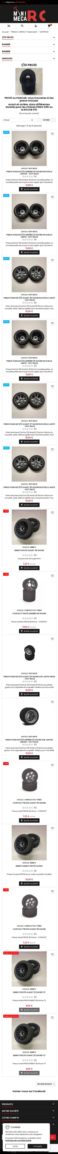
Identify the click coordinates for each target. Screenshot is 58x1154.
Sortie (15, 1146)
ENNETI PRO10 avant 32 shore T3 (29, 992)
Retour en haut (46, 1084)
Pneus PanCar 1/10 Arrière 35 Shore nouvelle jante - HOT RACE (29, 362)
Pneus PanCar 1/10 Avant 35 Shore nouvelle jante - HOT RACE (29, 299)
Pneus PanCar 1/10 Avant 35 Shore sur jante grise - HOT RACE (29, 677)
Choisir (19, 120)
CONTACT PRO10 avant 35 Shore (29, 929)
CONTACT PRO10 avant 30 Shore (29, 803)
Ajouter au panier (29, 189)
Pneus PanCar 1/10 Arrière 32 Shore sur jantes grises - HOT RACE (29, 740)
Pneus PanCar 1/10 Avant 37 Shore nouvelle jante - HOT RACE (29, 425)
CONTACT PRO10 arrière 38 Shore (29, 613)
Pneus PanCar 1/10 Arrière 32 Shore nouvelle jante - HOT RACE (29, 235)
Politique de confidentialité (18, 1140)
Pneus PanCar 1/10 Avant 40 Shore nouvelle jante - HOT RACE (29, 488)
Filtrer (46, 120)
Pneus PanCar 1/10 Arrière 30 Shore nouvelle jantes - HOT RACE (29, 172)
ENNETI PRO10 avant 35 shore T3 (29, 1055)
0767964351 (20, 2)
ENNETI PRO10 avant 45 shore (29, 550)
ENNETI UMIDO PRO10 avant (29, 866)
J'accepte (37, 1146)
